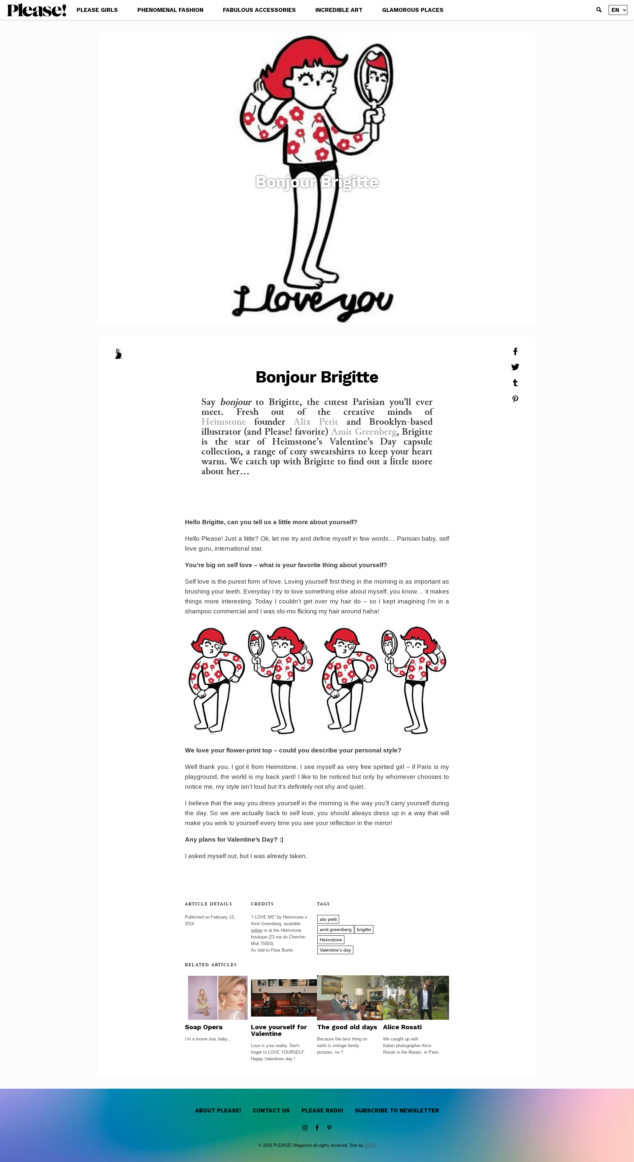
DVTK (370, 1145)
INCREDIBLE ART (339, 10)
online (256, 930)
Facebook (317, 1128)
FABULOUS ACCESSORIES (259, 10)
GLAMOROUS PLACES (412, 10)
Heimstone (223, 421)
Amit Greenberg (363, 431)
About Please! (218, 1110)
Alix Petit (316, 421)
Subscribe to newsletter (397, 1110)
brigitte (364, 929)
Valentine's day (335, 950)
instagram (305, 1128)
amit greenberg (336, 929)
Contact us (271, 1110)
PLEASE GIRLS (97, 10)
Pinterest (329, 1128)
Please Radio (322, 1110)
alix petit (328, 919)
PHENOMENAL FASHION (170, 10)
